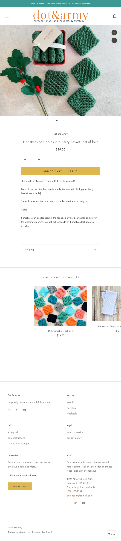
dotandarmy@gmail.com (79, 495)
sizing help (13, 432)
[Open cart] (114, 16)
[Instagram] (17, 410)
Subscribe (19, 486)
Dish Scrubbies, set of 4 (60, 331)
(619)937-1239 (74, 491)
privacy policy (74, 438)
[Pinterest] (24, 410)
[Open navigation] (7, 16)
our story (71, 408)
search (70, 402)
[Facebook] (9, 410)
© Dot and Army (15, 527)
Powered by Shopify (43, 532)
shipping (29, 249)
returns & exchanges (18, 443)
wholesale (72, 413)
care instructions (16, 438)
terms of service (75, 432)
